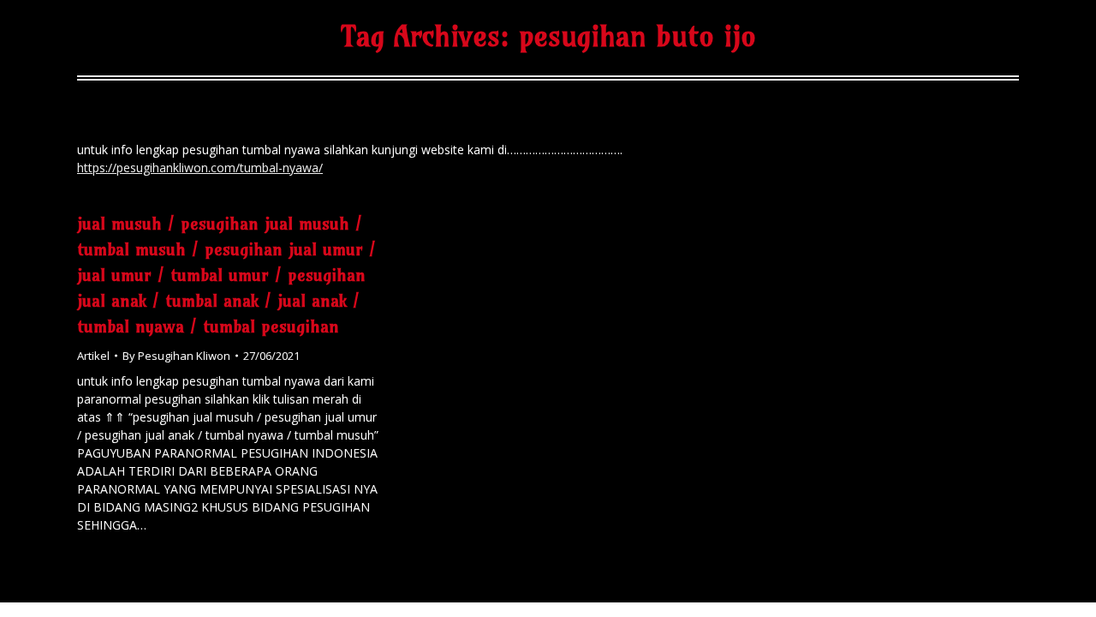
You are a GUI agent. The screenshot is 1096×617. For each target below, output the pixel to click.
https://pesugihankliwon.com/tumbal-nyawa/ (200, 167)
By (176, 355)
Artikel (93, 355)
